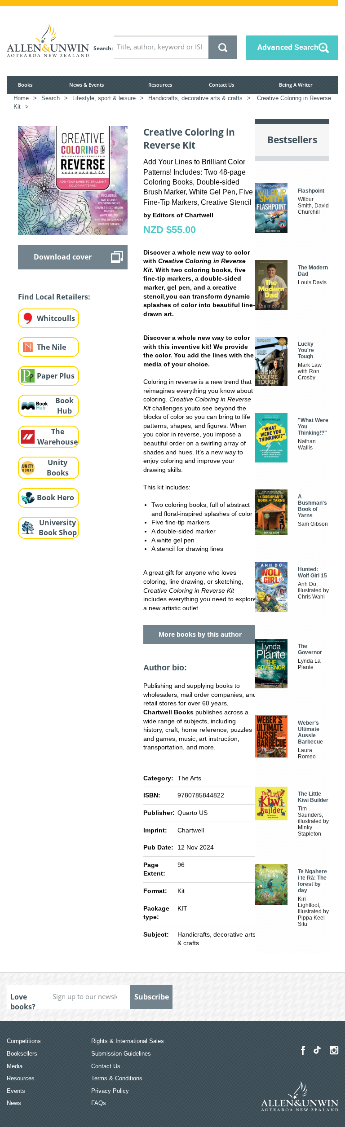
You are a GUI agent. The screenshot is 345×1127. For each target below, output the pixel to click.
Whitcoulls (56, 318)
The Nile (51, 347)
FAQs (98, 1103)
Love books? (22, 1000)
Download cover (63, 257)
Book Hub (64, 406)
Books (25, 84)
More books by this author (200, 634)
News (14, 1103)
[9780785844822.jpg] (73, 179)
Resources (160, 84)
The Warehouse (57, 437)
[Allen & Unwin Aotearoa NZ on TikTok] (317, 1050)
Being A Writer (296, 84)
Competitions (24, 1041)
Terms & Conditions (116, 1078)
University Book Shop (58, 528)
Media (14, 1066)
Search (102, 48)
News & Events (86, 84)
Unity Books (58, 468)
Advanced (287, 47)
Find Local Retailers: (54, 297)
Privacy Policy (110, 1090)
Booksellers (22, 1053)
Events (16, 1090)
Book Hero (55, 497)
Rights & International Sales (127, 1041)
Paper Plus (56, 376)
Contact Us (221, 84)
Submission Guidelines (121, 1053)
